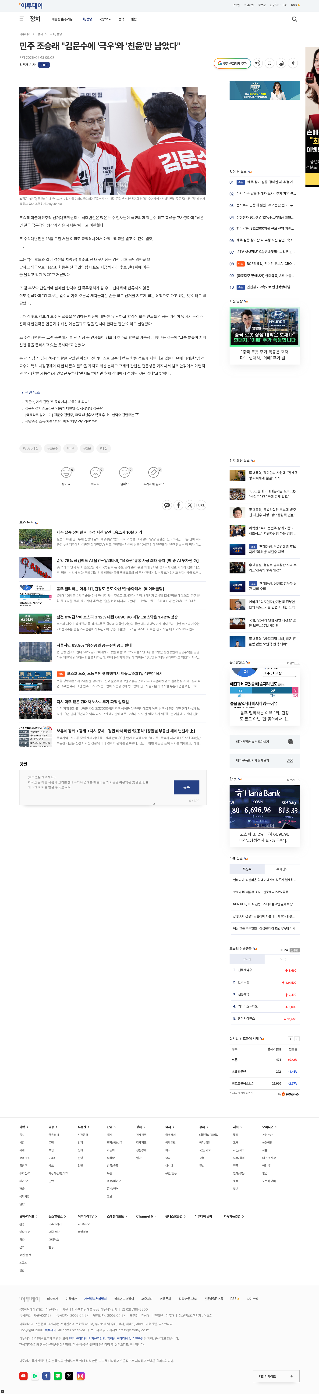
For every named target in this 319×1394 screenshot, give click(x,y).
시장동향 (83, 1135)
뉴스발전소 (56, 1216)
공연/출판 (25, 1255)
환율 (22, 1188)
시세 (22, 1150)
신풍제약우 (245, 970)
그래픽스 (54, 1239)
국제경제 (170, 1135)
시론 (264, 1150)
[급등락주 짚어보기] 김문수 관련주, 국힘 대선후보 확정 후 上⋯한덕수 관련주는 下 (82, 415)
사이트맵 (252, 1299)
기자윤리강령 (97, 1338)
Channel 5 (144, 1216)
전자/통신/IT (114, 1142)
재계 (109, 1135)
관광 (22, 1224)
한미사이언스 (246, 1018)
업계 (80, 1142)
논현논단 (267, 1135)
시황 (22, 1142)
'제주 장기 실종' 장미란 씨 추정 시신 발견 (270, 182)
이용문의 (165, 1299)
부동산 (82, 1127)
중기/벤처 (112, 1188)
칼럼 (264, 1173)
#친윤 (87, 448)
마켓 (22, 1127)
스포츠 (23, 1262)
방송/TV (24, 1232)
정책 (121, 19)
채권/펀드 (25, 1181)
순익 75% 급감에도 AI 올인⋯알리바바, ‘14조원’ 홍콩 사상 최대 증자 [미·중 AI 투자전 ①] (128, 560)
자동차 (111, 1150)
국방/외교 (105, 19)
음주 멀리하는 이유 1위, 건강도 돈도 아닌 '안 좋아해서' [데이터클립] (110, 588)
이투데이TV (86, 1216)
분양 (80, 1158)
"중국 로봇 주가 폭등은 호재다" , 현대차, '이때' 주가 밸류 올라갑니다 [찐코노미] (264, 357)
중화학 (111, 1158)
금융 (51, 1127)
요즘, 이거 (54, 1232)
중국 (167, 1158)
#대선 (103, 448)
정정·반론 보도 (188, 1299)
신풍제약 (243, 994)
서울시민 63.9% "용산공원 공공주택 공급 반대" (95, 645)
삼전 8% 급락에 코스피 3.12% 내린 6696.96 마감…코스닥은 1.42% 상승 (117, 617)
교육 (235, 1142)
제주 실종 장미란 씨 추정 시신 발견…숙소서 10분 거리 (99, 532)
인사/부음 (239, 1173)
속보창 (261, 5)
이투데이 (25, 34)
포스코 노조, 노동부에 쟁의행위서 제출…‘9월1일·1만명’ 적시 (110, 673)
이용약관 (71, 1299)
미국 (167, 1150)
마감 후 (266, 1165)
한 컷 (51, 1247)
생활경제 (141, 1150)
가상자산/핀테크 (58, 1173)
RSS (294, 5)
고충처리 (146, 1299)
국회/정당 (86, 19)
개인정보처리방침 (95, 1299)
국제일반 (170, 1142)
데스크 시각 (269, 1158)
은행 (51, 1142)
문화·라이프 (26, 1216)
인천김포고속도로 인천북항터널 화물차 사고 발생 (276, 287)
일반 (134, 19)
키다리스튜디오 (248, 1006)
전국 (235, 1165)
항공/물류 (112, 1165)
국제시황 (24, 1196)
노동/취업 (239, 1158)
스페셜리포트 (115, 1216)
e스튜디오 (84, 1224)
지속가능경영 (232, 1216)
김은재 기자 (27, 65)
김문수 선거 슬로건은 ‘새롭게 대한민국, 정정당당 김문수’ (64, 408)
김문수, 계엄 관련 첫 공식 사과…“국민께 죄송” (57, 402)
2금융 (52, 1158)
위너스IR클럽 (173, 1216)
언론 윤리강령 (78, 1338)
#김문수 (52, 448)
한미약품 (243, 982)
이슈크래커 (55, 1224)
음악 (22, 1247)
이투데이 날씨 (203, 1216)
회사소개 (52, 1299)
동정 (235, 1181)
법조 (235, 1135)
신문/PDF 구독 (278, 5)
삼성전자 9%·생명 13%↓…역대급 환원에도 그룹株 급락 (276, 217)
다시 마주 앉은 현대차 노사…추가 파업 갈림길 (93, 701)
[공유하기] (258, 63)
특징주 (247, 869)
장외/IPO (25, 1158)
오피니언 (267, 1127)
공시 (22, 1135)
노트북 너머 (269, 1181)
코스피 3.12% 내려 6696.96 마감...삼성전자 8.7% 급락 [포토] (264, 840)
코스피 (247, 959)
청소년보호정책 (124, 1299)
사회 (236, 1127)
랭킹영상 (83, 1232)
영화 (22, 1239)
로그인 (236, 5)
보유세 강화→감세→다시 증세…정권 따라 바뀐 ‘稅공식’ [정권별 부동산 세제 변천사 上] (126, 731)
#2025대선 (30, 448)
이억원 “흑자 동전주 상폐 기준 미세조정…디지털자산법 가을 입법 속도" (273, 533)
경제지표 (141, 1142)
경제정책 (141, 1135)
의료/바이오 (114, 1181)
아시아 (169, 1165)
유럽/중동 (171, 1173)
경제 (139, 1127)
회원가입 (249, 5)
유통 (109, 1173)
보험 (51, 1150)
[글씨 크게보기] (293, 63)
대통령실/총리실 (62, 19)
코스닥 (282, 959)
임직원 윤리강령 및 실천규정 (125, 1338)
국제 (168, 1127)
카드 (51, 1165)
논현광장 (267, 1142)
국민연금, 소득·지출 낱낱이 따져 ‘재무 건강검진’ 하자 (61, 421)
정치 (35, 18)
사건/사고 (239, 1150)
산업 (110, 1127)
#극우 (70, 448)
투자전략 (282, 869)
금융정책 (54, 1135)
